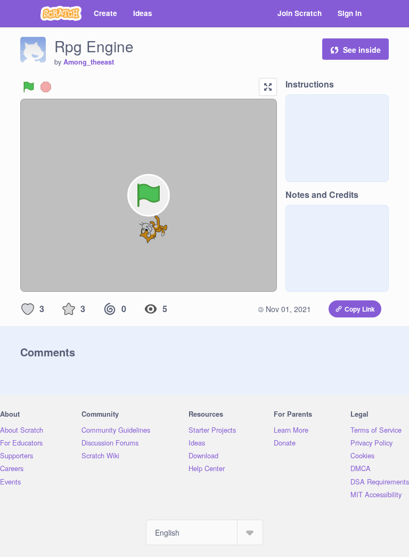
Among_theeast (88, 62)
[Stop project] (45, 87)
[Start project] (28, 87)
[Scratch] (61, 13)
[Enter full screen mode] (268, 87)
